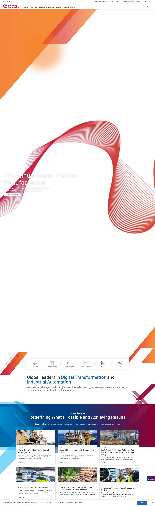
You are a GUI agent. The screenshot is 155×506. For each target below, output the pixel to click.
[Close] (152, 503)
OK (142, 502)
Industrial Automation (49, 382)
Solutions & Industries (46, 7)
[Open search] (147, 7)
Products (25, 7)
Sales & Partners (69, 7)
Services (34, 7)
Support (59, 7)
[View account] (151, 7)
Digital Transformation (83, 377)
